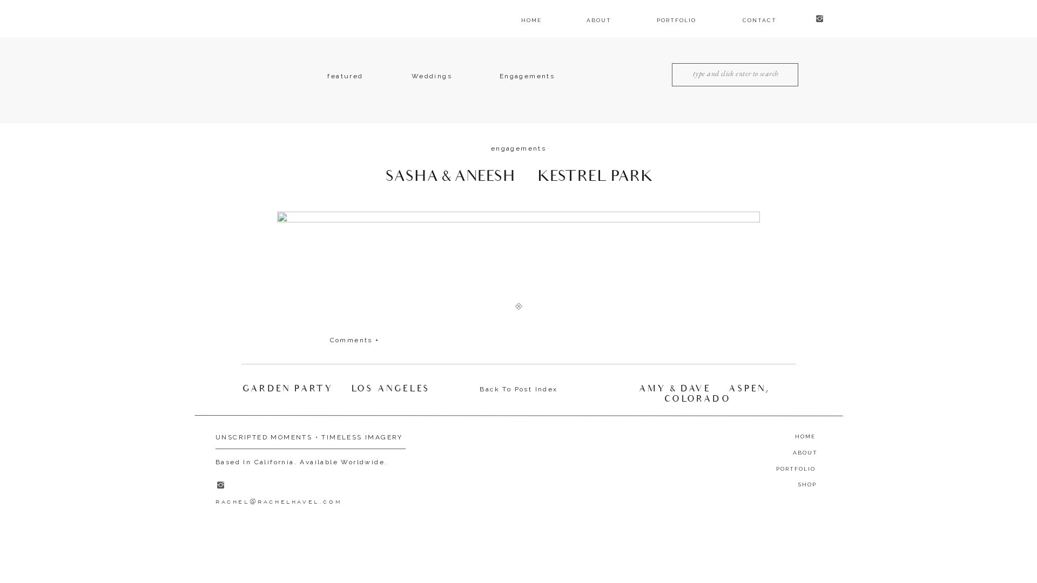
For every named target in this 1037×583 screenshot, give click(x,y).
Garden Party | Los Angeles (336, 389)
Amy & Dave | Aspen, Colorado (705, 394)
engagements (518, 148)
